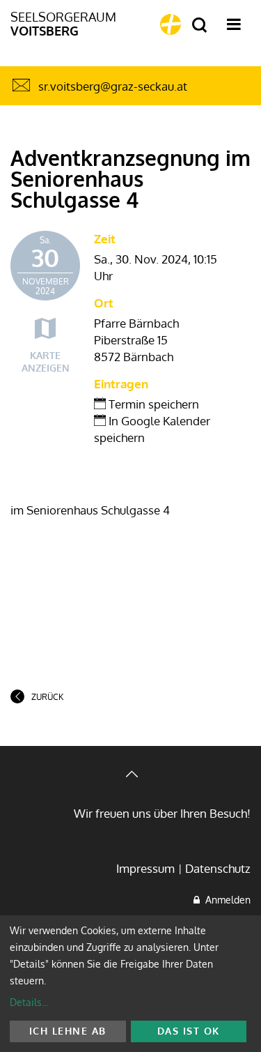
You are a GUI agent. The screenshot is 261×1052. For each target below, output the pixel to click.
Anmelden (225, 900)
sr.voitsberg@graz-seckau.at (112, 86)
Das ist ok (188, 1031)
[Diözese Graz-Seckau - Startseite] (170, 24)
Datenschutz (218, 868)
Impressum (145, 868)
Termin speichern (152, 404)
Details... (29, 1002)
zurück (47, 697)
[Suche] (199, 25)
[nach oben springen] (130, 775)
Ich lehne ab (67, 1031)
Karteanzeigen (46, 361)
